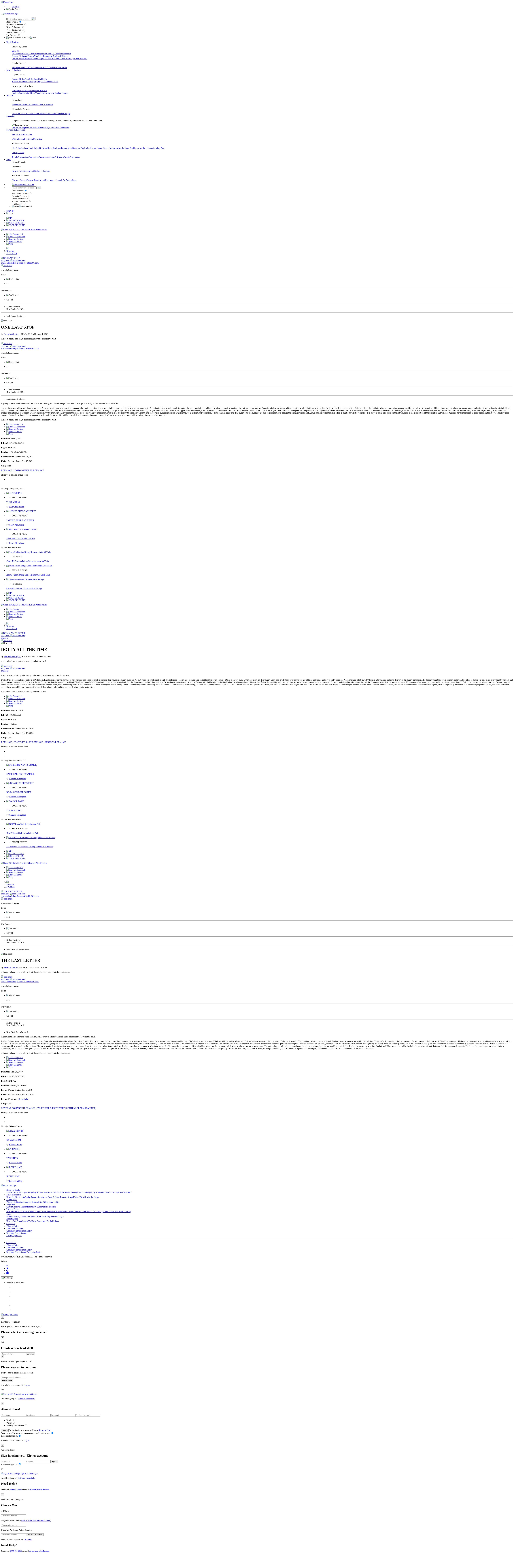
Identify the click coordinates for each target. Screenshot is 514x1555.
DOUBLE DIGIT (14, 810)
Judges (67, 113)
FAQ (30, 1221)
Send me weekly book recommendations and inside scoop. (26, 1433)
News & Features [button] (13, 70)
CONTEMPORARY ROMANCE (28, 742)
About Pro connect (47, 180)
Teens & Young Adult (70, 58)
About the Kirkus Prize (38, 104)
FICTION (10, 887)
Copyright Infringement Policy (19, 1231)
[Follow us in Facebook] (7, 1266)
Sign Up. (28, 1539)
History (64, 56)
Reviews (10, 251)
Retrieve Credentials (35, 1535)
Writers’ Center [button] (12, 1209)
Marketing (37, 139)
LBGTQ (17, 470)
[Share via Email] (14, 241)
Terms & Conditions (15, 1228)
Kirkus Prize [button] (11, 1199)
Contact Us (11, 1242)
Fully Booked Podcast (59, 93)
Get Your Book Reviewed (50, 148)
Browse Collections (20, 171)
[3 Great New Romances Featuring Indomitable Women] (30, 837)
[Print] (9, 244)
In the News (30, 93)
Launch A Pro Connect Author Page (149, 148)
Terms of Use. (44, 1430)
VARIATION (12, 1158)
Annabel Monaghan (12, 656)
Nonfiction (38, 56)
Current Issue (17, 127)
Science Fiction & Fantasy (23, 56)
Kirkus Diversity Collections (18, 1216)
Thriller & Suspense (36, 54)
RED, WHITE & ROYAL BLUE (20, 538)
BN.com (35, 263)
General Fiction (18, 79)
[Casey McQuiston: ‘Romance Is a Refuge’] (25, 579)
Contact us (10, 1223)
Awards (32, 90)
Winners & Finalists (20, 104)
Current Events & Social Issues (25, 58)
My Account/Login (55, 1216)
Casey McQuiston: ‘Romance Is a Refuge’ (24, 588)
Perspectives (23, 90)
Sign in (4, 1430)
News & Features (14, 27)
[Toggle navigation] (2, 14)
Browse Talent (33, 180)
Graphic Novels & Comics (49, 58)
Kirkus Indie (23, 1099)
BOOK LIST (14, 230)
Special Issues (29, 127)
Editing (21, 139)
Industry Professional (15, 1425)
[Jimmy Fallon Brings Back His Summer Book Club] (29, 566)
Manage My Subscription (36, 1207)
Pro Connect (12, 35)
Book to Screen (18, 93)
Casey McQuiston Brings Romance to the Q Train (27, 561)
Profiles (15, 90)
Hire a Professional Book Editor (19, 1211)
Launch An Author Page (66, 180)
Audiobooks (17, 54)
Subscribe (65, 127)
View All (15, 51)
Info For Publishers (51, 1221)
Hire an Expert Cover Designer (103, 148)
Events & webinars (72, 157)
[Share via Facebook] (15, 237)
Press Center (37, 1221)
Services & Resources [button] (15, 130)
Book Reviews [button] (12, 42)
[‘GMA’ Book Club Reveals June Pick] (23, 824)
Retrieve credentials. (26, 1399)
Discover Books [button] (13, 1190)
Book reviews (12, 22)
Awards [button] (9, 95)
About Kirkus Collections (39, 171)
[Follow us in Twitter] (7, 1268)
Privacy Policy (12, 1226)
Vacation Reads (60, 67)
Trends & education (20, 157)
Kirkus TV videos (80, 1197)
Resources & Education (22, 134)
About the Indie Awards (22, 113)
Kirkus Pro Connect (39, 1216)
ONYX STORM (13, 1140)
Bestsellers (16, 67)
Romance (67, 54)
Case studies (33, 157)
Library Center (18, 152)
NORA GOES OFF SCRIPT (18, 792)
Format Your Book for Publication (75, 148)
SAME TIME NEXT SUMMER (20, 774)
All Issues (39, 127)
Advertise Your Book (125, 148)
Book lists (25, 67)
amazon (4, 263)
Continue (30, 1354)
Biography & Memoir (52, 56)
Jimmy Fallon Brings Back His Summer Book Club (28, 575)
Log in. (27, 1385)
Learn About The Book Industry (117, 1211)
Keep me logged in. (9, 1436)
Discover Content (19, 180)
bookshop (12, 263)
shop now (5, 260)
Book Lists (20, 1197)
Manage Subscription (52, 127)
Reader (9, 1420)
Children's (83, 58)
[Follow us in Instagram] (7, 1271)
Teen (36, 79)
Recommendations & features (51, 157)
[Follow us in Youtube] (7, 1273)
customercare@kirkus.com (39, 1489)
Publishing (28, 139)
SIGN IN (16, 7)
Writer (9, 1423)
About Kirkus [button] (12, 1219)
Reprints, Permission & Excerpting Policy (16, 1234)
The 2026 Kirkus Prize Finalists (33, 230)
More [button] (8, 159)
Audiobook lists (36, 67)
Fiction (25, 54)
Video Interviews (13, 30)
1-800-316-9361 (16, 1489)
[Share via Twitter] (14, 239)
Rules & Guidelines (56, 113)
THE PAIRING (13, 502)
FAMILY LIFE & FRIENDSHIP (51, 1108)
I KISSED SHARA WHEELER (20, 520)
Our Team (17, 1221)
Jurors (50, 104)
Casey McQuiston (12, 334)
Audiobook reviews (15, 24)
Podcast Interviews (14, 32)
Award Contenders (40, 113)
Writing (15, 139)
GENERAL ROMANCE (33, 470)
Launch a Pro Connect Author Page (88, 1211)
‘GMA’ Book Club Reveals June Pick (22, 833)
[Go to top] (7, 1277)
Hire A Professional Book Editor (25, 148)
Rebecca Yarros (10, 967)
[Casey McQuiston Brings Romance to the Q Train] (28, 552)
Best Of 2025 (48, 67)
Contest (24, 1221)
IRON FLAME (13, 1176)
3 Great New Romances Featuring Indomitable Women (29, 847)
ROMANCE (11, 253)
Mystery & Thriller (42, 81)
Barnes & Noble (24, 263)
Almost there (7, 1380)
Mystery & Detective (54, 54)
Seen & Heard (41, 90)
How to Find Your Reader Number (35, 1520)
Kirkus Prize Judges (51, 1202)
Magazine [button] (10, 116)
